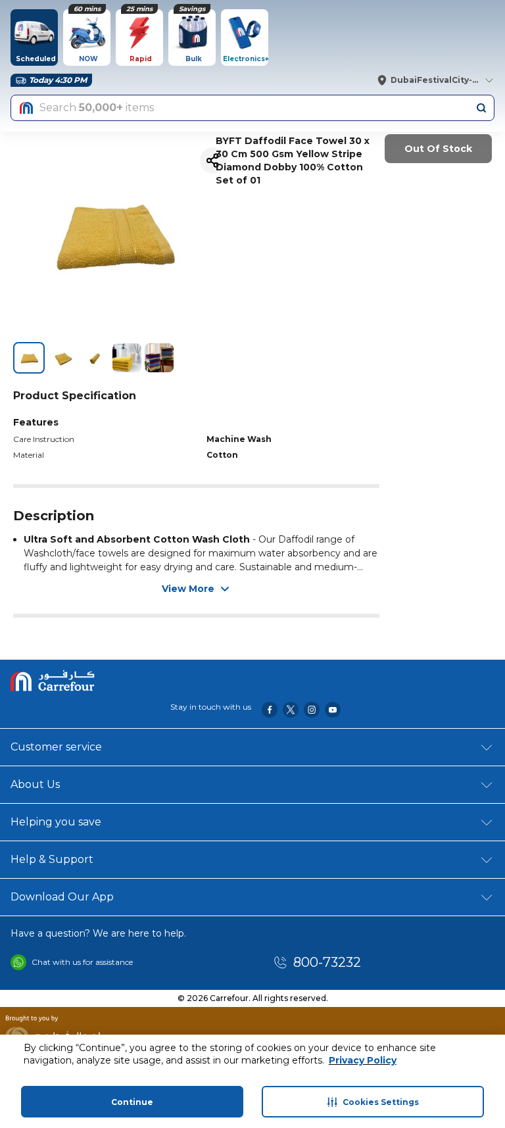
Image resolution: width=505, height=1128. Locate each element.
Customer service (56, 747)
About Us (35, 784)
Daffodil (296, 539)
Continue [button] (132, 1102)
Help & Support (52, 859)
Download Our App (62, 897)
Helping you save (56, 822)
